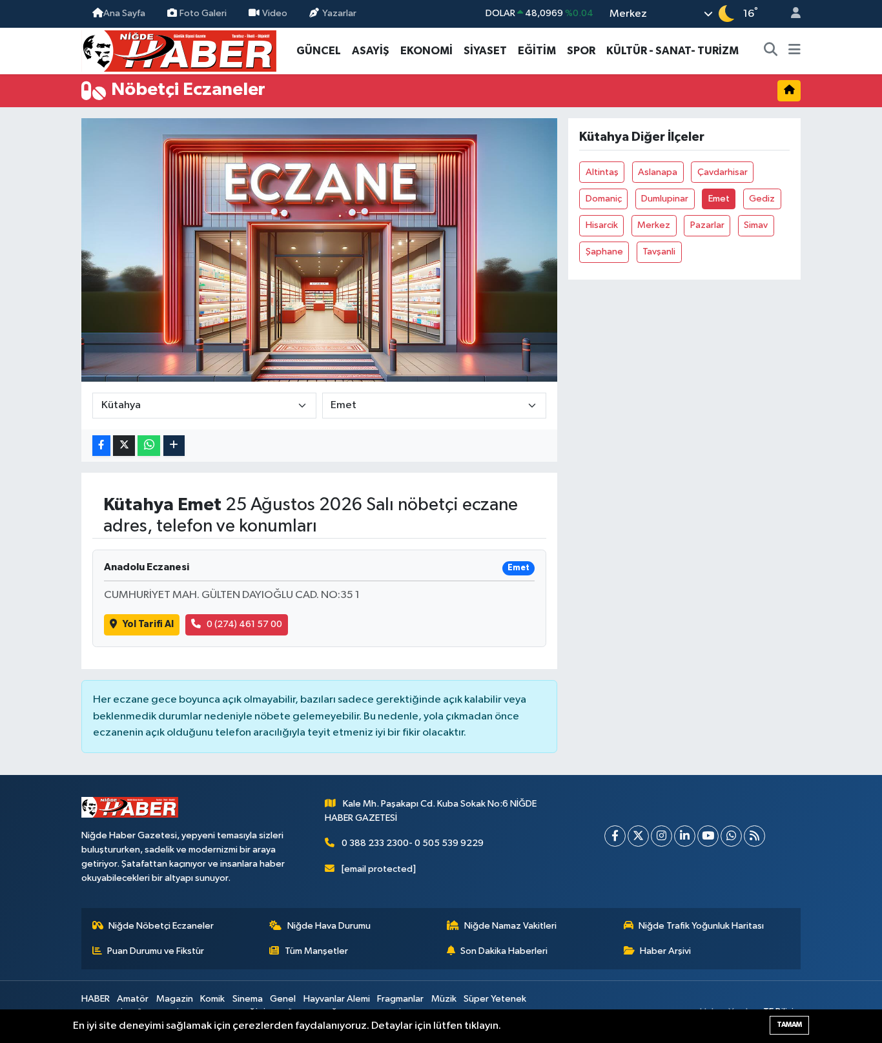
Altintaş (602, 172)
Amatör (133, 999)
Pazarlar (707, 225)
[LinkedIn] (684, 836)
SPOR (581, 50)
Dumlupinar (664, 198)
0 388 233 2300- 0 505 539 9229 (413, 843)
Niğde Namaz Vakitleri (510, 926)
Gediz (762, 198)
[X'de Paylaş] (124, 446)
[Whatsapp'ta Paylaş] (149, 446)
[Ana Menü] (794, 51)
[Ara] (771, 51)
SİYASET (485, 50)
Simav (756, 225)
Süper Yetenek (495, 999)
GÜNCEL (318, 50)
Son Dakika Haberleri (504, 951)
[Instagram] (661, 836)
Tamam (789, 1024)
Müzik (443, 999)
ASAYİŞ (370, 50)
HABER (95, 999)
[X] (638, 836)
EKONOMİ (426, 50)
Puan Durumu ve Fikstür (155, 951)
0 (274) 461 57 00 (244, 624)
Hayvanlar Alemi (336, 999)
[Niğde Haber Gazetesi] (178, 50)
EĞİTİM (537, 50)
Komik (212, 999)
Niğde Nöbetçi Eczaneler (161, 926)
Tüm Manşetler (316, 951)
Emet (719, 198)
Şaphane (604, 251)
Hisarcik (602, 225)
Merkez (653, 225)
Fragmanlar (400, 999)
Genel (283, 999)
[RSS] (754, 836)
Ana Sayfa (124, 13)
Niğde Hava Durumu (329, 926)
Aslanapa (657, 172)
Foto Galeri (203, 13)
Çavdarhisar (722, 172)
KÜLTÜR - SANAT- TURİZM (672, 50)
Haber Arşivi (665, 951)
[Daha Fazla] (174, 446)
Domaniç (604, 198)
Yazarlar (339, 13)
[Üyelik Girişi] (790, 14)
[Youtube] (708, 836)
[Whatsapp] (731, 836)
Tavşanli (658, 251)
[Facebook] (615, 836)
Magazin (174, 999)
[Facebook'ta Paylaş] (101, 446)
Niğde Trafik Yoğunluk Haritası (701, 926)
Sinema (247, 999)
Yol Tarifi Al (148, 624)
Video (274, 13)
